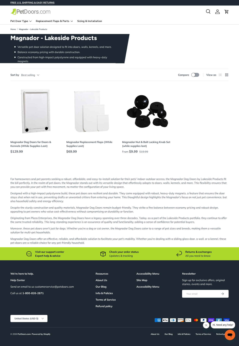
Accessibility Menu (147, 286)
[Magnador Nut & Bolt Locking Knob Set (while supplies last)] (147, 111)
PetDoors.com (24, 334)
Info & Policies (104, 293)
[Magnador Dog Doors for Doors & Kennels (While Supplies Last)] (35, 111)
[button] (226, 11)
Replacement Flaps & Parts (52, 21)
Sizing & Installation (89, 21)
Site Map (141, 280)
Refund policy (104, 306)
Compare (183, 74)
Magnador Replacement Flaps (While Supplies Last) (89, 144)
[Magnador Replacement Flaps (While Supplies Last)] (91, 111)
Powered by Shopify (41, 334)
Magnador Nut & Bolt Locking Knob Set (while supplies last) (146, 144)
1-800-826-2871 (33, 293)
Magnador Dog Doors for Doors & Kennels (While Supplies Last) (30, 144)
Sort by (14, 74)
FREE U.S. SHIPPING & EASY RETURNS (32, 2)
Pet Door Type (19, 21)
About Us (101, 280)
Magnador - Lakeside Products (33, 29)
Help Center (17, 280)
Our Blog (101, 286)
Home (13, 29)
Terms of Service (106, 299)
